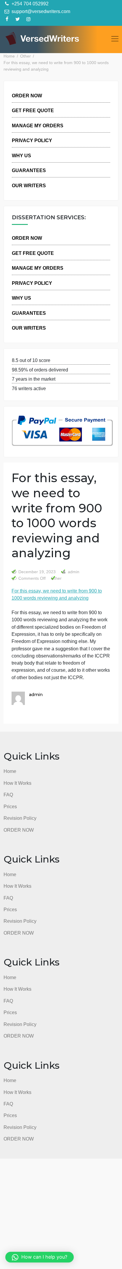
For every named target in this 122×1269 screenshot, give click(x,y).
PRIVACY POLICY (32, 140)
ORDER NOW (27, 95)
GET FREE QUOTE (33, 110)
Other (56, 578)
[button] (39, 1257)
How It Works (17, 783)
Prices (10, 806)
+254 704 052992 (29, 3)
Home (10, 771)
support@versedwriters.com (40, 11)
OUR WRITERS (29, 185)
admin (73, 572)
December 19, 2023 (37, 572)
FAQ (8, 794)
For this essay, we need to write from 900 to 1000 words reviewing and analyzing (57, 594)
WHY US (21, 155)
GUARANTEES (29, 170)
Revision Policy (20, 818)
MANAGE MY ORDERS (37, 125)
